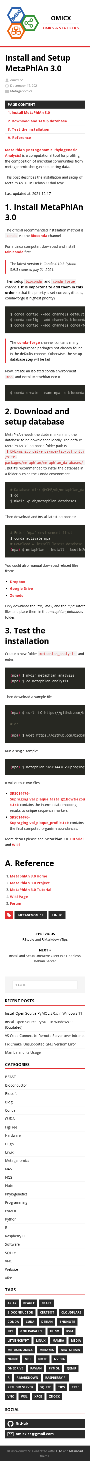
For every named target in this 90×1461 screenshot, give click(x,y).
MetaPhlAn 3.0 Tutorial (30, 889)
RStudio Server (20, 1387)
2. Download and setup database (37, 121)
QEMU (71, 1368)
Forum (15, 903)
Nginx (13, 1359)
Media (76, 1340)
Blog (8, 1102)
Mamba (58, 1340)
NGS (8, 1177)
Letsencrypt (18, 1340)
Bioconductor (16, 1085)
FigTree (11, 1127)
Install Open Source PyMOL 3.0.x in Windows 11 (43, 1013)
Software (12, 1244)
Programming (16, 1202)
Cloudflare (71, 1312)
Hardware (13, 1135)
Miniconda (14, 252)
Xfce (8, 1277)
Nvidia (59, 1359)
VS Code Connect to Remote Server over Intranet (45, 1035)
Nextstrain (70, 1350)
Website (11, 1269)
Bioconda (39, 235)
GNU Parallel (31, 1331)
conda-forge (28, 342)
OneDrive (15, 1368)
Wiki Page (19, 896)
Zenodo (17, 595)
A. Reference (19, 137)
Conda (10, 1110)
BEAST (10, 1076)
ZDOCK (54, 1396)
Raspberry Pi (15, 1236)
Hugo (9, 1144)
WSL (24, 1396)
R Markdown (27, 1377)
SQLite (10, 1252)
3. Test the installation (28, 129)
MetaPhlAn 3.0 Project (30, 882)
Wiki (16, 844)
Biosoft (11, 1093)
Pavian (36, 1368)
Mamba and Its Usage (23, 1052)
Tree (75, 1387)
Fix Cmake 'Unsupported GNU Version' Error (40, 1044)
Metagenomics (21, 91)
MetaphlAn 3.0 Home (28, 876)
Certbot (47, 1312)
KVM (69, 1331)
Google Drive (21, 588)
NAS (8, 1169)
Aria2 (12, 1303)
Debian (47, 1322)
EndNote (67, 1322)
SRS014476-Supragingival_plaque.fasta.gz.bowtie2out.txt (47, 799)
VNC (8, 1261)
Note (9, 1185)
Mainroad (76, 1451)
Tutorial (76, 839)
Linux (57, 915)
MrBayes (47, 1350)
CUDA (10, 1118)
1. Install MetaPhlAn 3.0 (29, 112)
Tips (61, 1387)
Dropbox (17, 581)
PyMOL (11, 1210)
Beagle (29, 1303)
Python (10, 1219)
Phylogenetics (16, 1194)
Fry (10, 1331)
